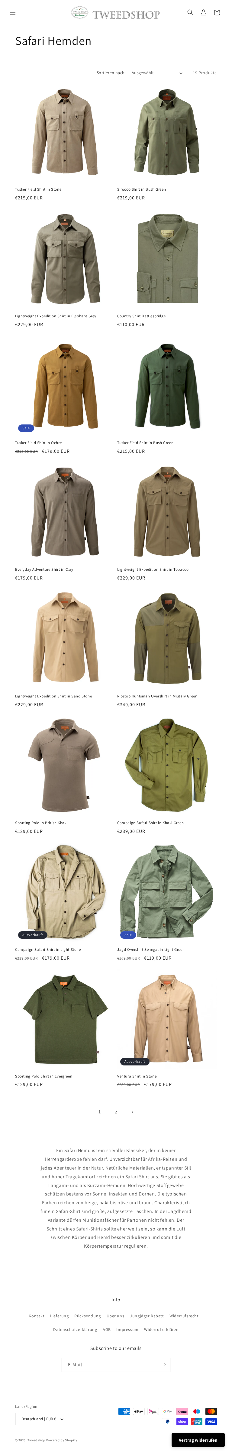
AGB (107, 1329)
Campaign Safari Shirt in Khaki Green (150, 823)
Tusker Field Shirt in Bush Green (145, 442)
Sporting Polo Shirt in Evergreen (43, 1076)
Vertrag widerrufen (198, 1440)
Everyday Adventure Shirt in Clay (44, 569)
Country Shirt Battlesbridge (141, 316)
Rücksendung (87, 1316)
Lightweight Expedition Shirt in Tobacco (152, 569)
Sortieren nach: (111, 72)
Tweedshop (36, 1440)
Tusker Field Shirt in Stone (38, 189)
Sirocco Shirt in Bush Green (141, 189)
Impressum (127, 1329)
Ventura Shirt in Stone (136, 1076)
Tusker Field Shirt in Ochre (38, 442)
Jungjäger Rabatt (147, 1316)
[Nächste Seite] (132, 1112)
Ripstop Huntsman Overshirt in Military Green (157, 696)
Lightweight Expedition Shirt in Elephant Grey (55, 316)
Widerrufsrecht (183, 1316)
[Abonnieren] (163, 1365)
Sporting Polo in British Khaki (41, 823)
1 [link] (99, 1112)
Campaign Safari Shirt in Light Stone (48, 949)
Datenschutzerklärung (75, 1329)
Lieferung (59, 1316)
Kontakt (36, 1316)
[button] (12, 12)
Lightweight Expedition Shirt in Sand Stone (53, 696)
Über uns (115, 1316)
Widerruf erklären (161, 1329)
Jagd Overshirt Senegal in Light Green (151, 949)
